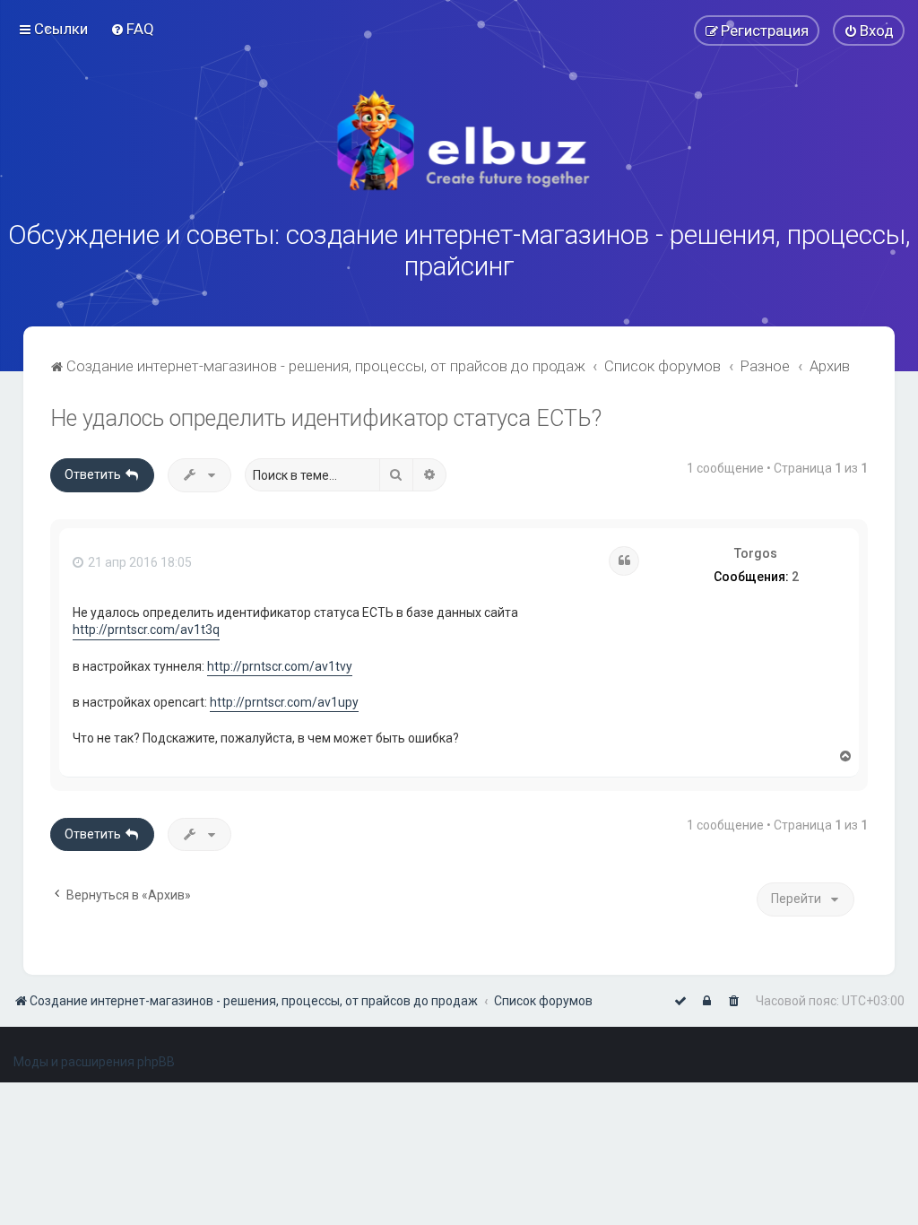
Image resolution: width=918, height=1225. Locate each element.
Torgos (755, 553)
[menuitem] (132, 28)
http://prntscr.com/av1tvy (279, 666)
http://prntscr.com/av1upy (284, 702)
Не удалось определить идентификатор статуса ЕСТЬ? (326, 418)
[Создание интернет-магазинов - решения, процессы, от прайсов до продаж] (459, 141)
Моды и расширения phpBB (94, 1062)
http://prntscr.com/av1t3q (146, 629)
